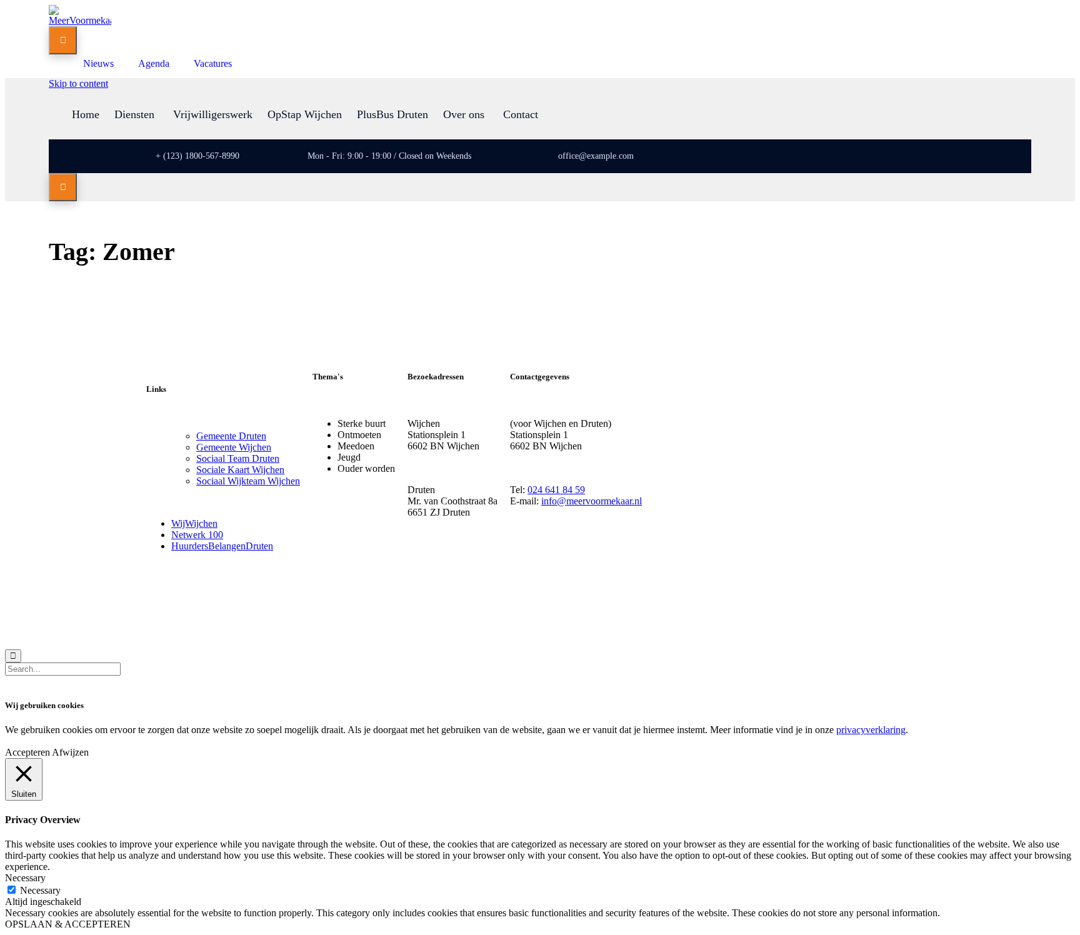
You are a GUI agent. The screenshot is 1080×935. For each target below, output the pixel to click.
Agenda (153, 63)
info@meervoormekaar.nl (591, 501)
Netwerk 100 (197, 534)
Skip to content (78, 83)
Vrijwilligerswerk (212, 114)
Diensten (134, 114)
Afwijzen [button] (70, 752)
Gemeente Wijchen (233, 447)
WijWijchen (194, 523)
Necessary (40, 890)
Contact (520, 114)
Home (85, 114)
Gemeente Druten (231, 436)
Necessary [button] (25, 877)
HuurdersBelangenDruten (222, 546)
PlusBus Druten (392, 114)
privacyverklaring (871, 729)
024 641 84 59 (556, 489)
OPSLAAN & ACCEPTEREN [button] (68, 924)
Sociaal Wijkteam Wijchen (248, 481)
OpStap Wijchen (305, 114)
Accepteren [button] (27, 752)
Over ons (463, 114)
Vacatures (213, 63)
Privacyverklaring (253, 615)
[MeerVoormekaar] (80, 20)
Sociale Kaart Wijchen (240, 469)
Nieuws (98, 63)
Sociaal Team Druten (237, 458)
